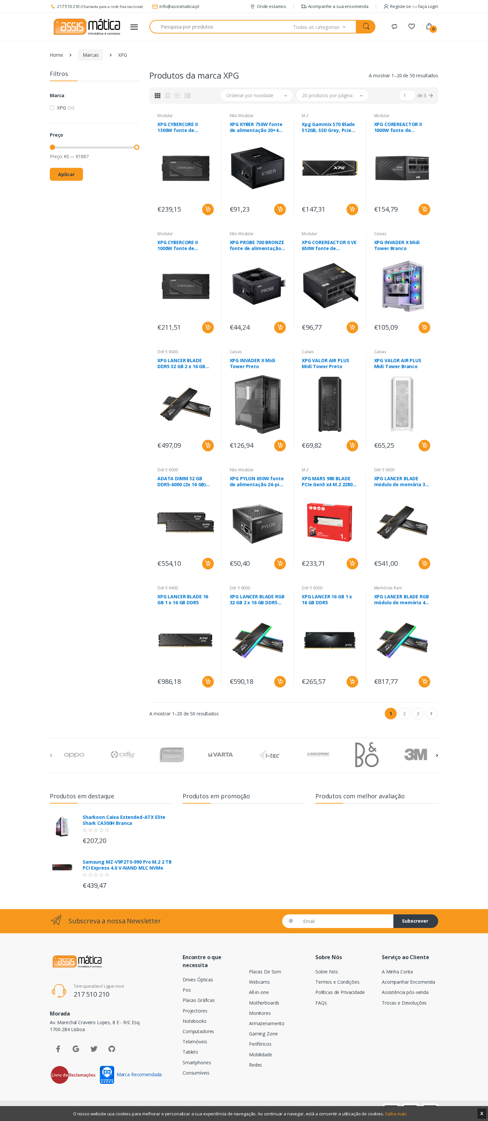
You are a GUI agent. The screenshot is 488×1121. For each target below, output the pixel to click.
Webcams (259, 982)
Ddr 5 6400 (167, 588)
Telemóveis (195, 1041)
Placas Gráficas (199, 1000)
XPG (65, 107)
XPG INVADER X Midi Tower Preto (252, 363)
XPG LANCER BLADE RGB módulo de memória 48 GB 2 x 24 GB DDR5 (401, 600)
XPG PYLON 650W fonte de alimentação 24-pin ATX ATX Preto (257, 482)
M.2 (305, 115)
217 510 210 (68, 6)
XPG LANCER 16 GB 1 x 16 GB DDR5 (327, 600)
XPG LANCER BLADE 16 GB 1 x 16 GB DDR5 (182, 600)
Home (56, 55)
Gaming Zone (263, 1033)
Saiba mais (396, 1114)
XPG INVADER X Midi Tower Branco (397, 245)
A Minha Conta (397, 971)
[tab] (158, 96)
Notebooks (194, 1021)
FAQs (321, 1003)
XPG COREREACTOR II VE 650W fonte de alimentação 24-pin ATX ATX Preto (330, 245)
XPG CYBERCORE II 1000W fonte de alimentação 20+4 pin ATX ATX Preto (182, 245)
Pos (187, 990)
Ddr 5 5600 (384, 470)
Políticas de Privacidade (340, 992)
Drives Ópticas (198, 979)
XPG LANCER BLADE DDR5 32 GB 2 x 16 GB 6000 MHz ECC (181, 363)
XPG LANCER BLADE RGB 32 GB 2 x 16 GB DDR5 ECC (257, 600)
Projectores (195, 1011)
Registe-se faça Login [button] (414, 6)
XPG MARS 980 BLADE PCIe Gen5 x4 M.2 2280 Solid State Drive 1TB (327, 482)
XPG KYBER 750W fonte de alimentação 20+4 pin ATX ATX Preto (256, 127)
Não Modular (242, 115)
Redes (255, 1065)
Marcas (90, 55)
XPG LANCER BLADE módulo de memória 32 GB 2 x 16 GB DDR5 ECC (401, 482)
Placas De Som (265, 971)
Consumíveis (196, 1073)
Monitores (260, 1013)
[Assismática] (87, 27)
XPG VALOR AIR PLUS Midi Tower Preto (325, 363)
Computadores (198, 1031)
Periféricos (260, 1044)
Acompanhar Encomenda (408, 982)
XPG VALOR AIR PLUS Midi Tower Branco (397, 363)
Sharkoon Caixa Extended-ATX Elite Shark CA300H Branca (124, 820)
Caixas (380, 233)
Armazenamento (267, 1023)
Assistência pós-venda (405, 992)
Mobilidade (260, 1054)
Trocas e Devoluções (404, 1003)
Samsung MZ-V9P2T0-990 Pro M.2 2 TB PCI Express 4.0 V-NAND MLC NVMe (127, 865)
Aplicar (66, 174)
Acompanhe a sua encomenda (338, 6)
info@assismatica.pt (179, 6)
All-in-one (259, 992)
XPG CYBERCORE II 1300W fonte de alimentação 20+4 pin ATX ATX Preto (182, 127)
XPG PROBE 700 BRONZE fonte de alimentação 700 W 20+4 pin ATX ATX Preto (257, 245)
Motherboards (264, 1003)
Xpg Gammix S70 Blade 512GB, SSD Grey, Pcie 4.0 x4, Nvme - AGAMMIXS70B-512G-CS (329, 127)
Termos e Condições (337, 982)
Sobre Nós (326, 971)
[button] (325, 26)
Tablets (190, 1052)
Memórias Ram (388, 588)
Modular (165, 115)
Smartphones (197, 1062)
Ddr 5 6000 (167, 352)
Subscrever (415, 921)
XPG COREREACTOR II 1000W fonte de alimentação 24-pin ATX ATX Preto (402, 127)
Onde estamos (271, 6)
